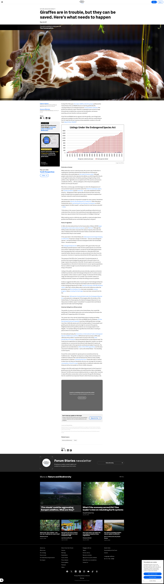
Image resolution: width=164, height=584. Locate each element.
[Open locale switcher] (1, 580)
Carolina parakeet (68, 190)
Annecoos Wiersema (45, 109)
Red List (90, 228)
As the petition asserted (91, 107)
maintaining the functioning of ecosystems (83, 203)
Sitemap (82, 578)
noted (63, 207)
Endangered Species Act (70, 245)
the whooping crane (75, 289)
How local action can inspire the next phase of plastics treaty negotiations (92, 534)
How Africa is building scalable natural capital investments (112, 533)
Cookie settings (153, 580)
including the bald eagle (76, 291)
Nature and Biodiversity (47, 9)
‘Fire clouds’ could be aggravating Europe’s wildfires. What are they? (57, 508)
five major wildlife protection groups (83, 104)
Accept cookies (82, 397)
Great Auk (80, 190)
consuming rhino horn (80, 359)
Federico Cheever (44, 103)
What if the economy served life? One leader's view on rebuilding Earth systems (103, 508)
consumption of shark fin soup (69, 363)
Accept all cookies (152, 577)
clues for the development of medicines (80, 201)
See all (122, 476)
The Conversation (46, 28)
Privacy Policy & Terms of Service (82, 575)
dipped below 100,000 (70, 122)
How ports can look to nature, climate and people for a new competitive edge (69, 534)
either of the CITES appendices (86, 346)
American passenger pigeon (93, 188)
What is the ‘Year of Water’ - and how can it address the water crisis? (50, 533)
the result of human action (87, 174)
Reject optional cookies (152, 573)
